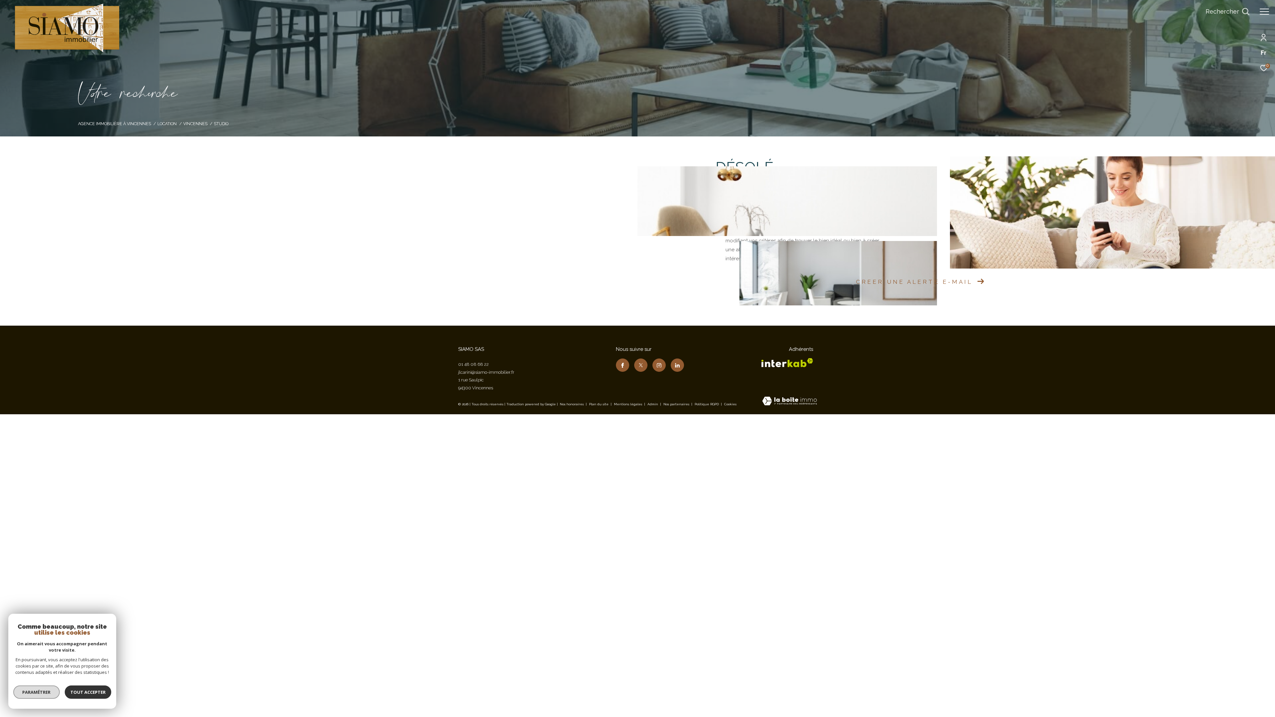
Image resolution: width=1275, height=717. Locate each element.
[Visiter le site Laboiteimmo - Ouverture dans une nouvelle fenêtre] (789, 402)
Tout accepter (88, 692)
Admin (653, 404)
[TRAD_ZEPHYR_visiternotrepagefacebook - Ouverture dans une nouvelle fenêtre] (622, 365)
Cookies (730, 404)
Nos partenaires (676, 404)
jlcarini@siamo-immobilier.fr (486, 372)
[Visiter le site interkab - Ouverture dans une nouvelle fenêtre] (787, 362)
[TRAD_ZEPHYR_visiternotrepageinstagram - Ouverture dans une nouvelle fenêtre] (659, 365)
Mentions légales (628, 404)
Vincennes (195, 123)
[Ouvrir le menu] (1264, 11)
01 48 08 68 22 (473, 364)
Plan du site (599, 404)
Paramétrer (37, 692)
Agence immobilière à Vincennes (114, 123)
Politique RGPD (707, 404)
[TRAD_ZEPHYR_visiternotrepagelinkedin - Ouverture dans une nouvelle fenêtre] (677, 365)
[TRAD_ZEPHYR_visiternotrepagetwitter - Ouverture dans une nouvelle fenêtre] (640, 365)
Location (167, 123)
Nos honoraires (572, 404)
